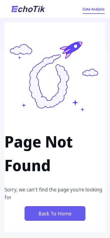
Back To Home (55, 213)
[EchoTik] (28, 9)
